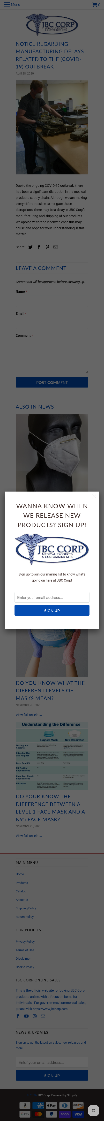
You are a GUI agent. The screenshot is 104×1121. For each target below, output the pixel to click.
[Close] (94, 496)
